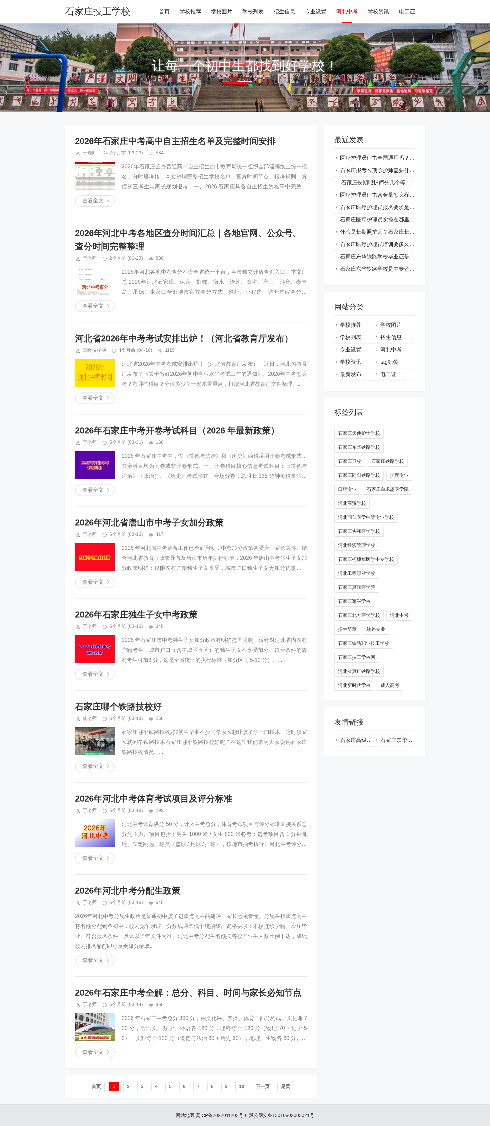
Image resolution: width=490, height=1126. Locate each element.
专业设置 (315, 11)
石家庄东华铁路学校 (359, 447)
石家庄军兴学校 (354, 601)
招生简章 (347, 629)
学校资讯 (378, 11)
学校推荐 (190, 11)
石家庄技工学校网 (356, 657)
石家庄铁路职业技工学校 (363, 643)
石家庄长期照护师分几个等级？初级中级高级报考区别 (404, 182)
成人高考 (390, 685)
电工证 (407, 11)
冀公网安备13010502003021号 (281, 1115)
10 (241, 1086)
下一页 (263, 1086)
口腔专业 (347, 489)
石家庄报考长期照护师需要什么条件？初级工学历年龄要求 (409, 170)
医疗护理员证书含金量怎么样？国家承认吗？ (393, 195)
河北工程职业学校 (356, 573)
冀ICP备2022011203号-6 (222, 1115)
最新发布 (350, 374)
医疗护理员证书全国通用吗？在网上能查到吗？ (396, 158)
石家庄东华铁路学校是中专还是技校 (382, 269)
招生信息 (284, 11)
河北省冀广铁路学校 (359, 671)
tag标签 (389, 362)
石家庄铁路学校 (387, 461)
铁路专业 (376, 629)
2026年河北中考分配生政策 (127, 891)
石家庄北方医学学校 (359, 615)
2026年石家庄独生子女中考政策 (136, 615)
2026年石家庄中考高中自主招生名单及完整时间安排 (175, 141)
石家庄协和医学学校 (359, 531)
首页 (164, 11)
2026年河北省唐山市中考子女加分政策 (149, 522)
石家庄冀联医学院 (356, 587)
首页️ (96, 1086)
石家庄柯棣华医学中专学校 (366, 559)
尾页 (285, 1086)
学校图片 (221, 11)
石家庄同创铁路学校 (359, 475)
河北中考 (347, 11)
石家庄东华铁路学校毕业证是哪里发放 (385, 256)
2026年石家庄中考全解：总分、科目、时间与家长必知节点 (188, 993)
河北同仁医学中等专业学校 (366, 517)
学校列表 (253, 11)
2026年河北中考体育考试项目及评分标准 (153, 799)
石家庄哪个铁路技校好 (118, 707)
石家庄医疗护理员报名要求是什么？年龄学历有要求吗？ (406, 207)
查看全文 (93, 200)
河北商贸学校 (352, 503)
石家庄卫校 (349, 461)
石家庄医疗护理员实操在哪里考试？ (382, 219)
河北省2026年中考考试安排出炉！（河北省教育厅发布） (184, 338)
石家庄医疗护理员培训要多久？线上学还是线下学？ (401, 244)
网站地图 (185, 1115)
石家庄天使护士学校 (359, 433)
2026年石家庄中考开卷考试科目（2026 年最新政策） (177, 430)
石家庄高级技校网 (361, 740)
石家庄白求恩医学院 (388, 489)
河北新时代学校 (354, 685)
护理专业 (399, 475)
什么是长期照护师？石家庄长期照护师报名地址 (396, 232)
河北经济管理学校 (356, 545)
